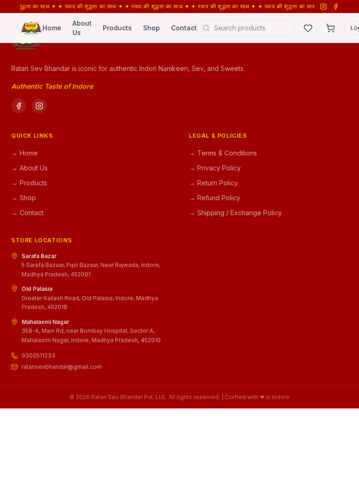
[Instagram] (323, 6)
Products (117, 28)
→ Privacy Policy (215, 168)
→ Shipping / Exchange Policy (235, 213)
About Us (82, 27)
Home (52, 28)
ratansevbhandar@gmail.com (62, 366)
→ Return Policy (213, 183)
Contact (184, 28)
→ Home (24, 153)
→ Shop (23, 198)
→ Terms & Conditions (223, 153)
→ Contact (27, 213)
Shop (151, 28)
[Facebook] (335, 6)
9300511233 (38, 355)
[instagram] (39, 105)
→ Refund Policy (214, 198)
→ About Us (29, 168)
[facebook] (18, 105)
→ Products (29, 183)
